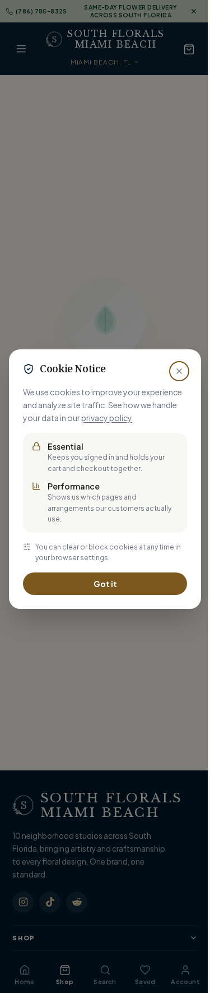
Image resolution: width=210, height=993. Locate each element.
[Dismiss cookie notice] (179, 371)
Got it (105, 584)
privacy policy (106, 418)
